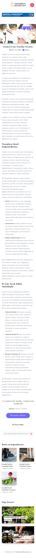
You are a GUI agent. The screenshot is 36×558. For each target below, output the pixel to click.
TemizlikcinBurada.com (23, 552)
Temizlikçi (24, 409)
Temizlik (17, 409)
